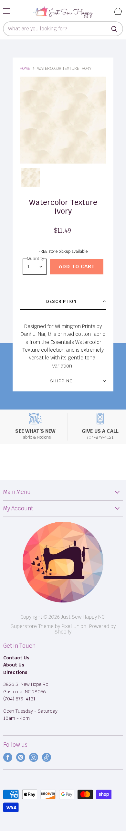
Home (25, 68)
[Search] (114, 28)
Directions (15, 672)
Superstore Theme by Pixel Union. (49, 626)
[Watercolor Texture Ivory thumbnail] (30, 177)
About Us (13, 665)
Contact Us (16, 658)
